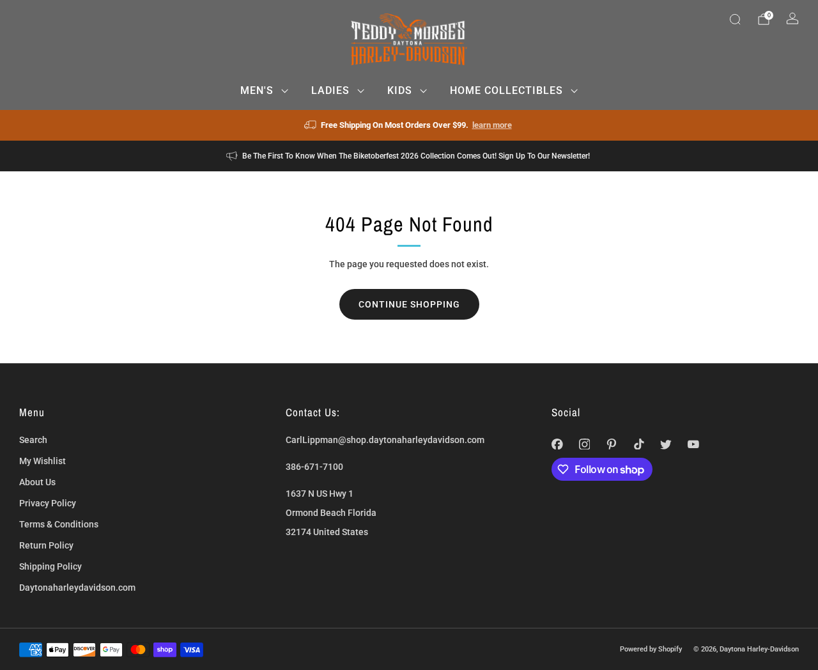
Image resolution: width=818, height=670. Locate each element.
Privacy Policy (47, 503)
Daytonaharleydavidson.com (77, 587)
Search (33, 440)
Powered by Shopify (651, 648)
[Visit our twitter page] (666, 444)
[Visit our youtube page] (693, 444)
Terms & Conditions (58, 524)
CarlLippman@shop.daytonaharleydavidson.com (385, 440)
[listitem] (409, 125)
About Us (37, 482)
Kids (399, 90)
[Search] (735, 19)
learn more (492, 125)
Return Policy (46, 545)
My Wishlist (42, 461)
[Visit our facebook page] (557, 444)
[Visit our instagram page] (584, 444)
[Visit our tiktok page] (638, 444)
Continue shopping (409, 304)
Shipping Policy (50, 566)
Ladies (330, 90)
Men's (257, 90)
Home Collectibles (506, 90)
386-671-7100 (314, 467)
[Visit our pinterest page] (612, 444)
